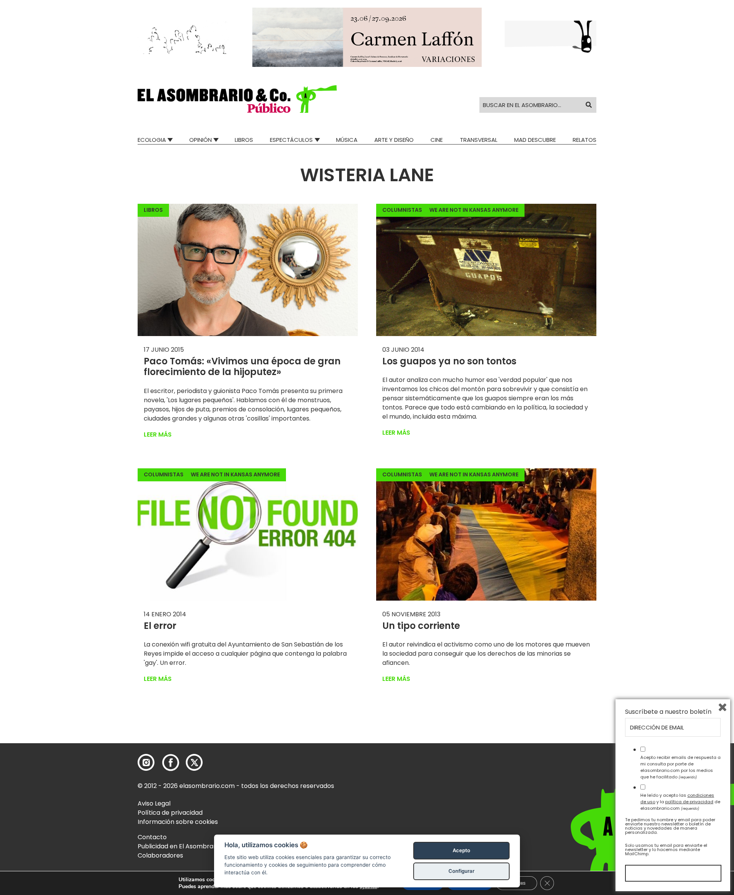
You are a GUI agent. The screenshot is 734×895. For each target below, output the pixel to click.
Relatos (584, 140)
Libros (244, 140)
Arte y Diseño (394, 140)
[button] (237, 99)
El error (160, 625)
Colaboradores (160, 855)
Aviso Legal (154, 803)
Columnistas (402, 210)
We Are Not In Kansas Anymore (473, 210)
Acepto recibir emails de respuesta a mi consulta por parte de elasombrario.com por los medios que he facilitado (680, 767)
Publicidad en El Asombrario (179, 846)
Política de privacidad (170, 812)
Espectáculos (291, 140)
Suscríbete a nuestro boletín (668, 712)
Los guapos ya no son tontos (449, 361)
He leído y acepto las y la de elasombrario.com (680, 801)
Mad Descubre (535, 140)
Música (346, 140)
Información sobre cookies (178, 821)
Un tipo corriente (421, 625)
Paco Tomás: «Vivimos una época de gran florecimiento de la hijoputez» (242, 366)
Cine (436, 140)
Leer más (158, 434)
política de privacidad (689, 802)
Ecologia (152, 140)
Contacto (152, 837)
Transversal (478, 140)
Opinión (200, 140)
